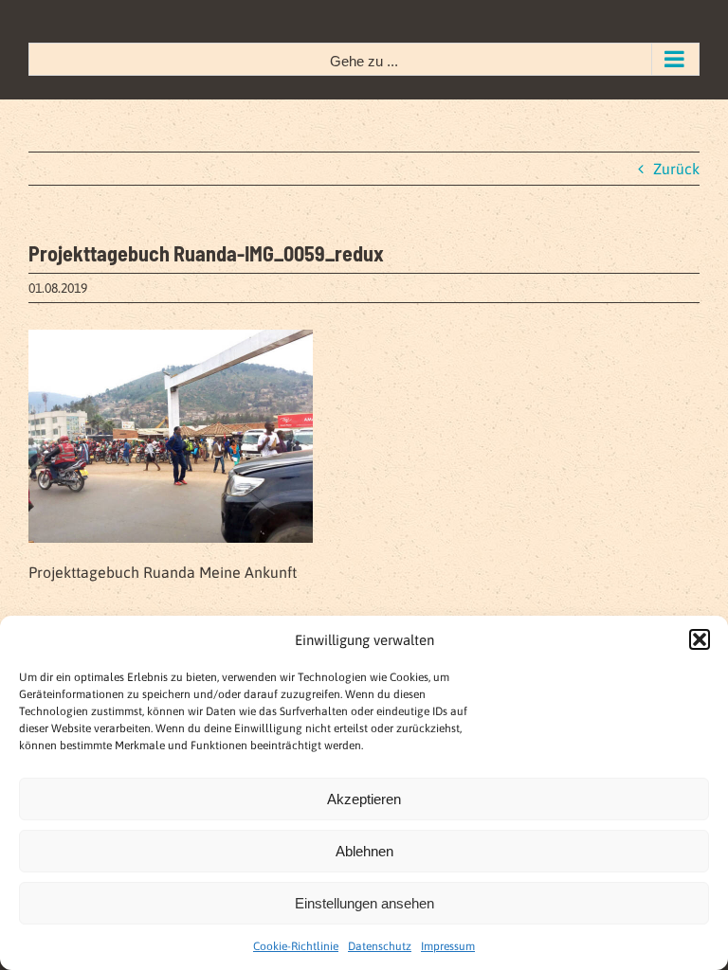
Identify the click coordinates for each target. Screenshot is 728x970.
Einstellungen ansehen (364, 903)
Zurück (676, 168)
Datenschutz (379, 946)
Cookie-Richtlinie (295, 946)
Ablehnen (364, 851)
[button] (699, 639)
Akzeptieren (364, 799)
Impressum (448, 946)
